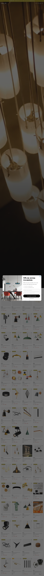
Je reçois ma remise (31, 295)
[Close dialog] (40, 276)
